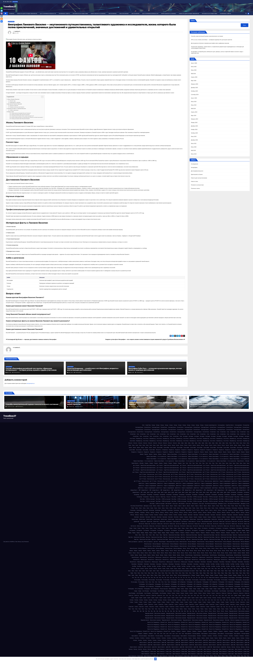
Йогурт (217, 505)
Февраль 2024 (194, 119)
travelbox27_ (17, 31)
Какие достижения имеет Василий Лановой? (21, 114)
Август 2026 (194, 63)
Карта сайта (224, 510)
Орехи (244, 568)
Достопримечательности (48, 13)
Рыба (147, 581)
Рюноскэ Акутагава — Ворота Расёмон (168, 588)
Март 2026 (193, 80)
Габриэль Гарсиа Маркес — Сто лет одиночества (177, 454)
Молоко (184, 548)
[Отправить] (1, 21)
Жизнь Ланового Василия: (13, 99)
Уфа (138, 611)
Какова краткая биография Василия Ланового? (21, 113)
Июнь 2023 (193, 136)
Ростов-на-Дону (231, 577)
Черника (190, 638)
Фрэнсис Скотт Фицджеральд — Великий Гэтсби (157, 622)
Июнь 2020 (193, 147)
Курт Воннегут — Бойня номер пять (173, 521)
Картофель (230, 510)
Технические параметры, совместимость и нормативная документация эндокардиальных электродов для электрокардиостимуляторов (213, 404)
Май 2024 (193, 108)
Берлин (235, 445)
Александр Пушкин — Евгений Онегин (143, 427)
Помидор (193, 575)
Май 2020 (193, 150)
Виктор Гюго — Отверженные (162, 449)
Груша (220, 463)
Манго (237, 532)
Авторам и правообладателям (211, 425)
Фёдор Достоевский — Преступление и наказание (239, 611)
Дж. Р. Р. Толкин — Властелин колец (210, 472)
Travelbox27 (9, 6)
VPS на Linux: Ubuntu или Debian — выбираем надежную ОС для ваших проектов (211, 39)
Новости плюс (194, 181)
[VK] (1, 16)
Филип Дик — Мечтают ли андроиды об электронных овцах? (237, 620)
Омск (206, 568)
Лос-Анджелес (205, 528)
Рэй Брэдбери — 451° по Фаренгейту (178, 581)
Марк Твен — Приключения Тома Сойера (171, 534)
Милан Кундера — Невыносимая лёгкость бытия (169, 541)
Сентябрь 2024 (195, 94)
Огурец (163, 568)
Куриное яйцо (214, 519)
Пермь (197, 573)
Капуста (193, 510)
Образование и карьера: (15, 102)
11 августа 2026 (11, 406)
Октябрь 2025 (194, 91)
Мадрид (235, 530)
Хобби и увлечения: (14, 110)
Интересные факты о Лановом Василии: (17, 108)
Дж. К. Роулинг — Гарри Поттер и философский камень (144, 465)
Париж (197, 570)
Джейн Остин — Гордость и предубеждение (222, 481)
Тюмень (172, 608)
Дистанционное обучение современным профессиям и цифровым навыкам (210, 43)
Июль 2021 (193, 143)
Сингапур (209, 597)
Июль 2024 (193, 101)
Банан (227, 443)
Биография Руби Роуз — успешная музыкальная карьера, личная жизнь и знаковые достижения (155, 369)
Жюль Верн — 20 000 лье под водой (178, 496)
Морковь (229, 548)
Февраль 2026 (194, 84)
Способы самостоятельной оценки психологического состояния (207, 36)
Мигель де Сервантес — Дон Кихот (242, 539)
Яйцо (242, 655)
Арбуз (179, 443)
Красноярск (190, 514)
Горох (184, 463)
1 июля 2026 (195, 406)
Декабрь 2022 (194, 140)
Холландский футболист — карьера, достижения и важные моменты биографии (31, 339)
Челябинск (199, 635)
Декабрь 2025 (194, 87)
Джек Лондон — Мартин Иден (218, 487)
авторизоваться (30, 383)
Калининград (221, 508)
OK (155, 658)
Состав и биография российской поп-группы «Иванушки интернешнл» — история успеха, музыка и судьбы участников (31, 369)
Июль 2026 (193, 66)
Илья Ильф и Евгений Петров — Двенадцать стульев (216, 503)
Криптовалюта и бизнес (98, 13)
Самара (178, 588)
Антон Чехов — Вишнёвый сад (136, 438)
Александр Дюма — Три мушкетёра (242, 425)
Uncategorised (124, 13)
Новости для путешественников (27, 13)
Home (143, 425)
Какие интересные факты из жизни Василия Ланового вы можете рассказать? (27, 117)
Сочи (188, 599)
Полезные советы (64, 13)
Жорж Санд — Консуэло (155, 496)
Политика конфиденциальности (184, 575)
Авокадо (153, 425)
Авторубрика (113, 13)
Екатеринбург (233, 492)
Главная (11, 13)
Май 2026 (193, 73)
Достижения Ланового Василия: (15, 103)
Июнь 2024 (193, 105)
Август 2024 (194, 98)
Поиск (193, 20)
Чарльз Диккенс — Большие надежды (192, 633)
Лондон (243, 525)
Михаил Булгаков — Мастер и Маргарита (188, 541)
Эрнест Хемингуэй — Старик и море (164, 649)
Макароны (172, 532)
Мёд (222, 539)
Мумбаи (230, 552)
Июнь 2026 (193, 70)
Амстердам (185, 436)
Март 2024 (193, 115)
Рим (243, 575)
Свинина (169, 593)
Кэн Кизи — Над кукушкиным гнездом (204, 521)
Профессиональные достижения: (17, 107)
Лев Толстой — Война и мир (218, 521)
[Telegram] (1, 10)
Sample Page (148, 425)
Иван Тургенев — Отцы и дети (172, 503)
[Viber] (1, 13)
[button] (246, 13)
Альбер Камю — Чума (214, 431)
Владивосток (171, 449)
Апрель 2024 (194, 112)
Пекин (135, 573)
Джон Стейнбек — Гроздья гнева (231, 487)
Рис (179, 577)
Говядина (146, 463)
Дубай (145, 492)
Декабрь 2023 (194, 126)
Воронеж (202, 451)
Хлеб (155, 633)
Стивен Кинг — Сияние (234, 602)
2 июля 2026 (133, 406)
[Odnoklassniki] (1, 18)
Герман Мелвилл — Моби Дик (243, 460)
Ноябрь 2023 (194, 129)
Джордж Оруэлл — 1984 (244, 487)
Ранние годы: (13, 100)
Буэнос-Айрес (160, 447)
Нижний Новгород (188, 555)
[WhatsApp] (1, 8)
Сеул (164, 595)
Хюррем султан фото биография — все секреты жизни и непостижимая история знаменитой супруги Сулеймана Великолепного (144, 339)
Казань (136, 508)
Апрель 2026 (194, 77)
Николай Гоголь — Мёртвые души (154, 557)
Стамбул (131, 602)
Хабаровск (173, 631)
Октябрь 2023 (194, 133)
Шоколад (228, 646)
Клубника (146, 514)
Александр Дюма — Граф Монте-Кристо (226, 425)
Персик (140, 575)
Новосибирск (190, 561)
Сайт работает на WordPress (9, 541)
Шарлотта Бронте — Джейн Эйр (173, 640)
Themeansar (26, 541)
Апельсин (130, 443)
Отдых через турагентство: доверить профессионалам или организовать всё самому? (177, 570)
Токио (130, 608)
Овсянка (247, 566)
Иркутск (154, 505)
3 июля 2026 (71, 406)
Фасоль (202, 611)
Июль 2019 (193, 154)
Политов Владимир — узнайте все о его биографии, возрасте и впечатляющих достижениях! (92, 369)
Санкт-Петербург (145, 590)
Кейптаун (148, 512)
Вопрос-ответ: (11, 111)
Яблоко (207, 655)
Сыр (221, 606)
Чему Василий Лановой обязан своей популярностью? (23, 115)
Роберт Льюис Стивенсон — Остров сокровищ (218, 577)
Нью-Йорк (208, 564)
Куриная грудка (239, 516)
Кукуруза (181, 516)
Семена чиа (218, 593)
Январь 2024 (194, 122)
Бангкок (165, 445)
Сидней (235, 595)
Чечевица (242, 638)
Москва (171, 550)
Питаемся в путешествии (80, 13)
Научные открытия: (14, 105)
